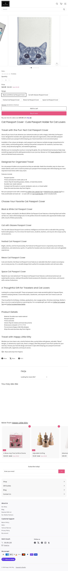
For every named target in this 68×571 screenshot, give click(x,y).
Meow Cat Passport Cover (31, 100)
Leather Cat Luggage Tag (34, 192)
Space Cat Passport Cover (50, 100)
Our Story (4, 507)
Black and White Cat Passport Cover (14, 95)
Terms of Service (6, 528)
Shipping (4, 105)
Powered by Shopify (21, 567)
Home (3, 71)
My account (5, 533)
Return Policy (5, 522)
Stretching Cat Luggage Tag (52, 192)
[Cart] (61, 3)
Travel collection (55, 152)
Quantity (4, 76)
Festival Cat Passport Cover (11, 100)
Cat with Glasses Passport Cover (38, 95)
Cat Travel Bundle (37, 194)
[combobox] (34, 9)
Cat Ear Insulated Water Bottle (16, 304)
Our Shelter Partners (7, 515)
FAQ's (3, 525)
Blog (3, 509)
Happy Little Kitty (20, 422)
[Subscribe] (61, 471)
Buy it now (34, 113)
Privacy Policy (6, 530)
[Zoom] (57, 63)
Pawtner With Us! (6, 512)
